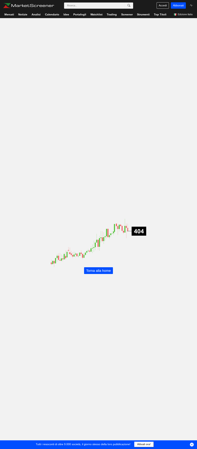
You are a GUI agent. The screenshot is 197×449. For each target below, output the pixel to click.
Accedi (163, 5)
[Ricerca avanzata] (129, 6)
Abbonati (178, 5)
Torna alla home (98, 270)
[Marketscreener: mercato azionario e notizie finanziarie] (29, 5)
